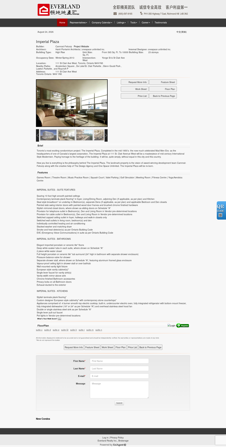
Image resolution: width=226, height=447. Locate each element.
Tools (133, 22)
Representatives (78, 22)
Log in (105, 437)
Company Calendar (101, 22)
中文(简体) (181, 31)
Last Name (79, 368)
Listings (120, 22)
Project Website (81, 46)
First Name (79, 360)
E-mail (81, 375)
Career (145, 22)
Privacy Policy (117, 437)
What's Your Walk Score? (47, 319)
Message (80, 383)
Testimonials (161, 22)
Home (62, 22)
